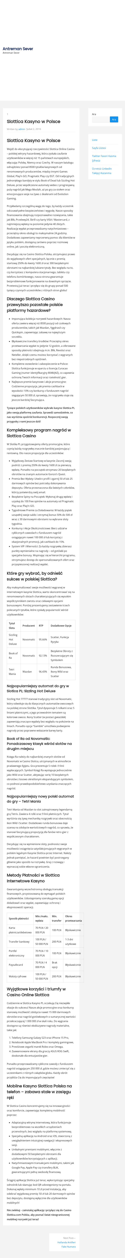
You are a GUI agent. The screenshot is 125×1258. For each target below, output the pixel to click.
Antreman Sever (18, 48)
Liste (94, 140)
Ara (94, 114)
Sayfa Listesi (99, 148)
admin (21, 129)
